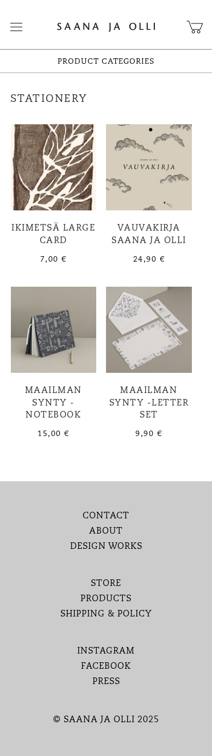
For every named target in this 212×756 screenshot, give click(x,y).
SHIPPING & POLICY (106, 614)
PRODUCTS (106, 599)
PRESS (106, 682)
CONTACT (106, 516)
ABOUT (106, 531)
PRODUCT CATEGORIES (106, 61)
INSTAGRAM (106, 651)
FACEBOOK (106, 666)
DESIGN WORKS (106, 546)
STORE (106, 583)
